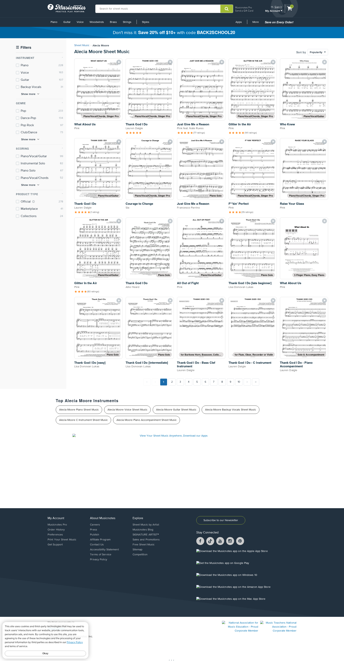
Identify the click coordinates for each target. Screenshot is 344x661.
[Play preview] (118, 62)
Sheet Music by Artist (146, 524)
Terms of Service (100, 554)
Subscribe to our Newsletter (220, 520)
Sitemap (138, 549)
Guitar (67, 22)
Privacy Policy (98, 559)
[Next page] (247, 382)
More (257, 23)
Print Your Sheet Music (62, 539)
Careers (95, 524)
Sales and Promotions (146, 539)
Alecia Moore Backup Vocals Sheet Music (230, 409)
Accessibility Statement (104, 549)
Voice (80, 22)
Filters (23, 47)
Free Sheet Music (144, 544)
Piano (54, 22)
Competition (140, 554)
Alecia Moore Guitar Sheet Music (176, 409)
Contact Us (97, 544)
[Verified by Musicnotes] (33, 201)
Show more (28, 94)
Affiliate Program (100, 539)
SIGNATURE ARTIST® (146, 534)
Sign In (278, 6)
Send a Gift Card (244, 10)
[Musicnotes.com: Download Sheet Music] (66, 8)
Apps (239, 22)
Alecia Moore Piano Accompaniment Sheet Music (146, 420)
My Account (273, 10)
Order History (56, 529)
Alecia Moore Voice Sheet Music (127, 409)
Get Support (55, 544)
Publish (94, 534)
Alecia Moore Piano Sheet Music (79, 409)
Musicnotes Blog (143, 529)
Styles (145, 22)
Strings (127, 22)
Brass (113, 22)
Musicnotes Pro (243, 7)
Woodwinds (97, 22)
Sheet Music (81, 45)
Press (93, 529)
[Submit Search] (226, 9)
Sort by (301, 52)
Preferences (55, 534)
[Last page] (255, 382)
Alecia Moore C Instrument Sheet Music (83, 420)
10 (239, 382)
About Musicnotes (102, 518)
